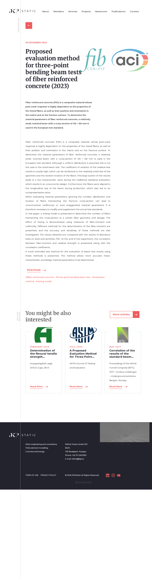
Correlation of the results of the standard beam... (122, 353)
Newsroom (101, 11)
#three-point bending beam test (73, 277)
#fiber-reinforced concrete (39, 277)
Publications (119, 11)
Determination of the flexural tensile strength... (43, 353)
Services (72, 11)
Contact (134, 11)
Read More (36, 386)
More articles (121, 314)
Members (58, 11)
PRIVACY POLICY (48, 475)
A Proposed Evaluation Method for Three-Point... (83, 353)
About (45, 11)
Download (34, 269)
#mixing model (44, 281)
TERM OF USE (32, 475)
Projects (86, 11)
